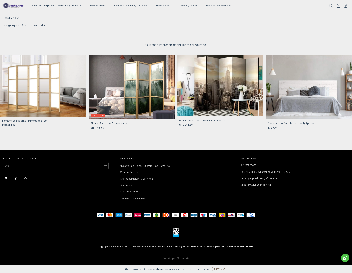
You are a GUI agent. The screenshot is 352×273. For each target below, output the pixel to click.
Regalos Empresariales (218, 5)
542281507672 (248, 165)
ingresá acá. (218, 246)
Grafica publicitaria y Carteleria (131, 5)
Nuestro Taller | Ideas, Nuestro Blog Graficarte (57, 5)
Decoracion (163, 5)
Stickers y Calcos (188, 5)
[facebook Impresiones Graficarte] (15, 178)
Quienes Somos (96, 5)
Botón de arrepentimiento (240, 246)
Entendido (219, 269)
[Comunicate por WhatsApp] (345, 258)
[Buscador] (331, 6)
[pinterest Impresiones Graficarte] (25, 178)
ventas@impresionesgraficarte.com (260, 178)
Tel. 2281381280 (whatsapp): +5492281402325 (265, 172)
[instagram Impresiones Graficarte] (6, 178)
